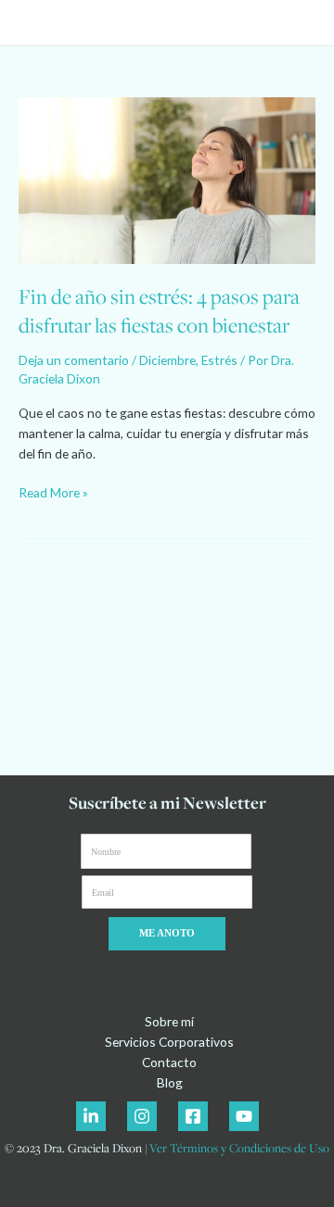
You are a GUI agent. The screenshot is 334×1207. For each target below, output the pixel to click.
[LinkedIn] (91, 1116)
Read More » (53, 491)
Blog (170, 1082)
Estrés (219, 360)
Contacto (169, 1062)
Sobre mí (169, 1021)
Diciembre (167, 360)
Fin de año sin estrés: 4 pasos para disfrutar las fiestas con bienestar (159, 311)
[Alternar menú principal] (297, 23)
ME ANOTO (167, 932)
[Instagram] (142, 1116)
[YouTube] (244, 1116)
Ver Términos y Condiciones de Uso (239, 1147)
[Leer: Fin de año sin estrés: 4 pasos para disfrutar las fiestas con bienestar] (167, 178)
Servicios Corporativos (169, 1042)
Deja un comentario (74, 360)
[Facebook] (193, 1116)
